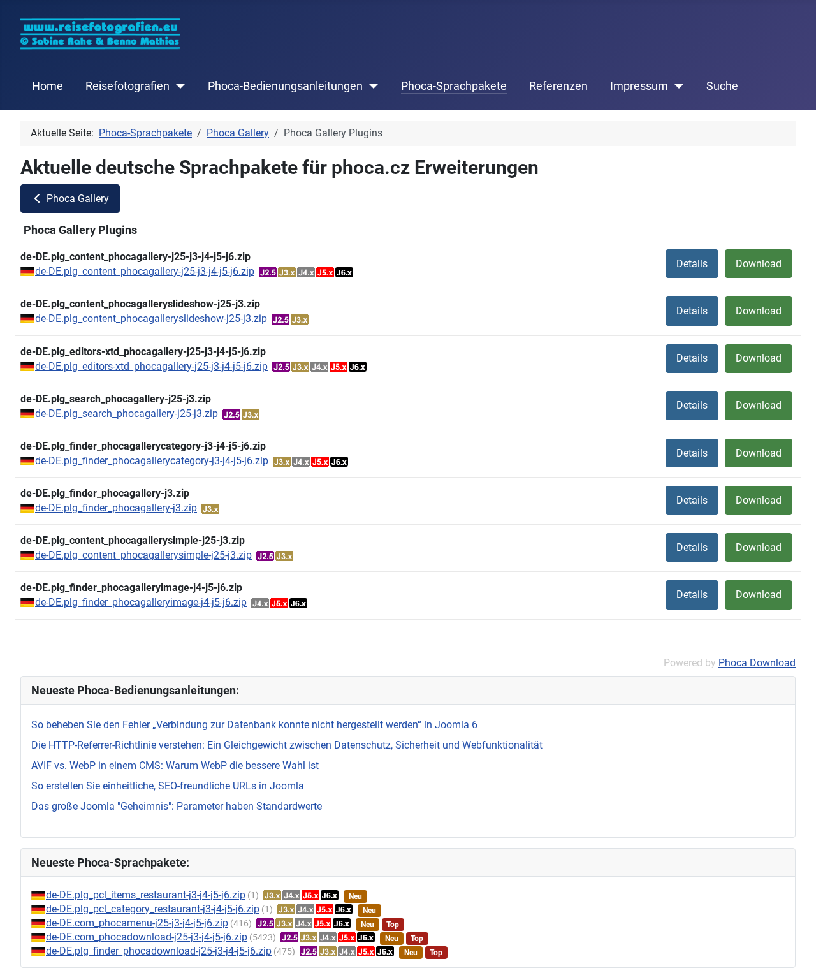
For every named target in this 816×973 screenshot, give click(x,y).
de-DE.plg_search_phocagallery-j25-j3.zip (126, 413)
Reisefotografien (127, 86)
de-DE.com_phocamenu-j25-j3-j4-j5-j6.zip (137, 923)
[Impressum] (676, 86)
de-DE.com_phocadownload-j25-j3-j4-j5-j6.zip (146, 937)
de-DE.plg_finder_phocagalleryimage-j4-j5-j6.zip (141, 602)
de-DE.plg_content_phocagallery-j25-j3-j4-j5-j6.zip (144, 271)
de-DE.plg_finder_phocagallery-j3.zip (116, 508)
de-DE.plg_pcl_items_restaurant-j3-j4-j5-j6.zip (145, 895)
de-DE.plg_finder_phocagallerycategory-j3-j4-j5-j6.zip (151, 461)
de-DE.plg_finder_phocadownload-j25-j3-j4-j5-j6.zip (159, 951)
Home (47, 86)
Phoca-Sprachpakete (454, 86)
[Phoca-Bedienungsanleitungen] (371, 86)
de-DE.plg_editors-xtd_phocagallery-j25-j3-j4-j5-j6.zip (151, 366)
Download (759, 264)
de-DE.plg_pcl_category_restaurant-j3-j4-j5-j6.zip (152, 909)
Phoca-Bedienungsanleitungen (285, 86)
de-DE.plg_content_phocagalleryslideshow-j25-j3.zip (151, 318)
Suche (722, 86)
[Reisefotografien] (178, 86)
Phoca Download (757, 663)
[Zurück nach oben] (794, 949)
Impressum (639, 86)
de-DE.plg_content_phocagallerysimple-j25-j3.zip (143, 555)
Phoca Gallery (76, 199)
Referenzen (558, 86)
